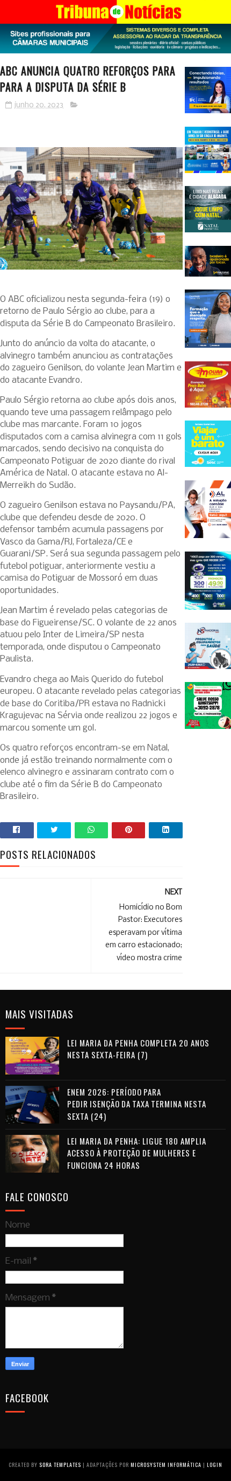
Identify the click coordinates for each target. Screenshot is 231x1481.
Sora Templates (60, 1465)
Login (214, 1465)
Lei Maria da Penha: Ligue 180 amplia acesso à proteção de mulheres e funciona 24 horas (136, 1153)
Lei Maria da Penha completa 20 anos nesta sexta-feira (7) (138, 1049)
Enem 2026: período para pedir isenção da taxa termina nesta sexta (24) (136, 1104)
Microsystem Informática (166, 1465)
